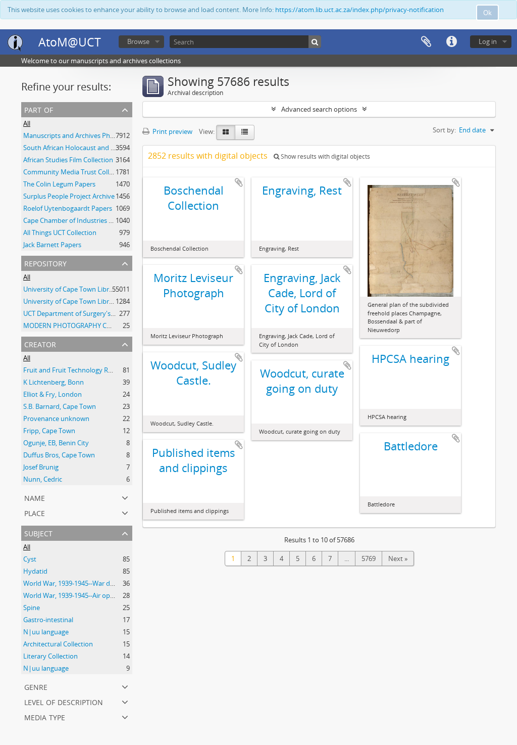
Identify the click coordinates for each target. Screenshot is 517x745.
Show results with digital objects (324, 156)
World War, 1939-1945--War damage (76, 583)
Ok (487, 12)
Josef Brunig (41, 467)
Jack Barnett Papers (52, 244)
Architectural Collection (58, 643)
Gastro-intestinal (48, 619)
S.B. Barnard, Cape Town (59, 406)
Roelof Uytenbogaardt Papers (67, 208)
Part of (38, 109)
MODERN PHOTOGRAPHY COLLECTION (82, 325)
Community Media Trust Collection (75, 171)
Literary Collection (50, 656)
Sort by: (444, 129)
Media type (44, 716)
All (26, 123)
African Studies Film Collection (68, 159)
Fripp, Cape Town (49, 430)
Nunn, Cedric (42, 479)
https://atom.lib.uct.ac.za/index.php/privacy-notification (359, 9)
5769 (368, 558)
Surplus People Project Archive (69, 196)
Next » (397, 558)
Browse (138, 41)
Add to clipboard (239, 182)
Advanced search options (319, 109)
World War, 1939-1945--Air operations (79, 595)
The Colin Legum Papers (59, 184)
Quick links (451, 42)
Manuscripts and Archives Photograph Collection (96, 135)
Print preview (171, 131)
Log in (488, 41)
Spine (31, 607)
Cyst (29, 559)
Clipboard (426, 42)
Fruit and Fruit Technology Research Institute (91, 370)
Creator (40, 343)
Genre (35, 686)
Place (34, 512)
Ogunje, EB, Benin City (56, 442)
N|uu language (46, 631)
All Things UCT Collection (59, 232)
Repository (45, 262)
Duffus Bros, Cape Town (59, 454)
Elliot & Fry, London (52, 394)
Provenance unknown (56, 418)
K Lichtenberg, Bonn (53, 382)
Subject (38, 532)
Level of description (63, 701)
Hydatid (35, 571)
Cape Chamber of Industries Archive (77, 220)
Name (34, 497)
